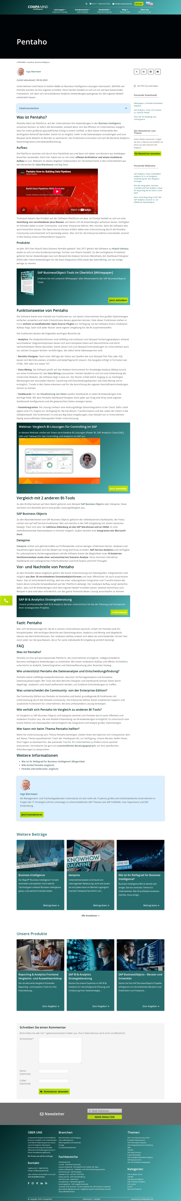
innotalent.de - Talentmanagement (71, 1182)
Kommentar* (27, 1038)
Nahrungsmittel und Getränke (70, 1142)
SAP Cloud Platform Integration (138, 1162)
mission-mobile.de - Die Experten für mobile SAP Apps (79, 1167)
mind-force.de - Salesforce (68, 1179)
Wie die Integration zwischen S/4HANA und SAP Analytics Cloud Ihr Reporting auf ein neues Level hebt (148, 189)
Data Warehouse (44, 164)
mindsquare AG (147, 1199)
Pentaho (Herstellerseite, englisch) (40, 768)
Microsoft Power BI (134, 1189)
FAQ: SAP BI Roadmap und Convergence (145, 117)
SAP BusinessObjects (135, 1179)
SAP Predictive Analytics (136, 1182)
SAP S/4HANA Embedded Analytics (140, 1157)
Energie (61, 1145)
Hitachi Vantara (120, 248)
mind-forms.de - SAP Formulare (70, 1172)
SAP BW (130, 1177)
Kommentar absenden (56, 1091)
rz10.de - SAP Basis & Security (70, 1164)
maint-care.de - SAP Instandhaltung (72, 1177)
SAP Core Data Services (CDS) (138, 1138)
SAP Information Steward (136, 1142)
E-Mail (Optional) (25, 1082)
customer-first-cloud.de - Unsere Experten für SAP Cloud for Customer (85, 1187)
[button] (73, 108)
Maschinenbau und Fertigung (69, 1138)
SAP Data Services (134, 1152)
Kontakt (138, 4)
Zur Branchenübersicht (67, 1147)
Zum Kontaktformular (36, 1177)
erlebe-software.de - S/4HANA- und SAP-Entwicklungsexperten (82, 1169)
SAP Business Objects (92, 504)
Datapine (21, 546)
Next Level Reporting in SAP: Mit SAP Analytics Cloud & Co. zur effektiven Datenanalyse (147, 199)
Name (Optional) (25, 1072)
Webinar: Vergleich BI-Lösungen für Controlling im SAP (58, 427)
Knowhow (30, 62)
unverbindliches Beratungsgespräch (76, 745)
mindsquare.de (64, 1162)
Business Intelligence (42, 62)
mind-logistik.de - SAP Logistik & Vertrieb (73, 1184)
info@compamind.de (123, 3)
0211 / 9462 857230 (101, 3)
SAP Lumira (131, 1184)
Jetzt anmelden (118, 488)
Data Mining (54, 373)
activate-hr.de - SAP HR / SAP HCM (71, 1174)
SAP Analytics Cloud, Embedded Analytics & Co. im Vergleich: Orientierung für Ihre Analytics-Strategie (147, 177)
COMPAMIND (21, 62)
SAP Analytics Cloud (134, 1174)
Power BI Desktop (134, 1155)
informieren (120, 612)
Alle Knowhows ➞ (90, 915)
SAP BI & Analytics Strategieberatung (45, 599)
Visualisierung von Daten (53, 393)
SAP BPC (130, 1150)
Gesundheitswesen (66, 1140)
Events (129, 1187)
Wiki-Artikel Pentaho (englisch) (38, 765)
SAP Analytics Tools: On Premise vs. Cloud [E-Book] (147, 111)
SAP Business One (134, 1160)
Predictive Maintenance (136, 1140)
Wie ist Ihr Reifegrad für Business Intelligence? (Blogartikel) (53, 761)
